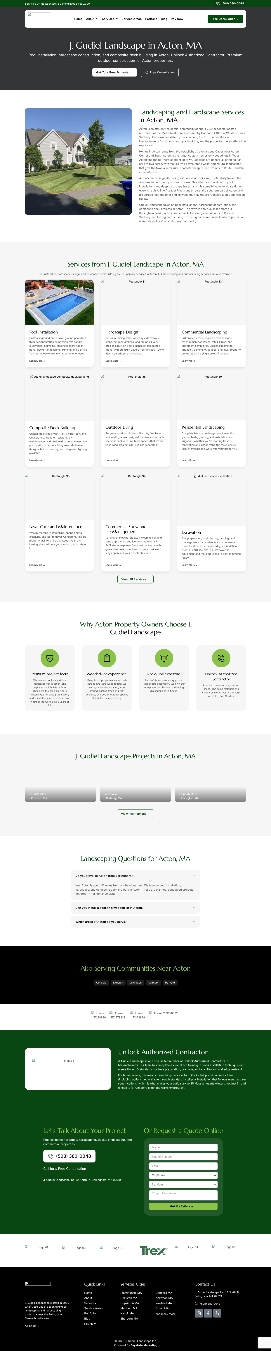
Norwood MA (164, 1298)
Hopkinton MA (129, 1303)
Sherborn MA (129, 1318)
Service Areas (132, 19)
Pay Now (177, 19)
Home (78, 19)
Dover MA (162, 1308)
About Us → (32, 1325)
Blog (164, 19)
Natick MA (127, 1313)
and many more (166, 1314)
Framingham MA (131, 1293)
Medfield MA (128, 1308)
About (90, 19)
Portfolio (151, 19)
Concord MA (164, 1293)
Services (108, 19)
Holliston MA (128, 1298)
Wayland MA (164, 1303)
